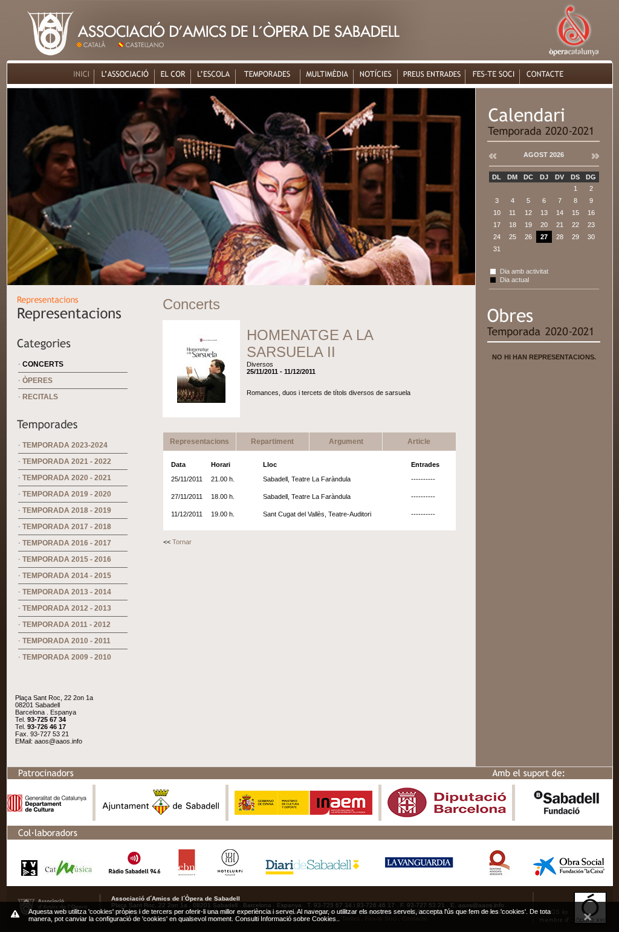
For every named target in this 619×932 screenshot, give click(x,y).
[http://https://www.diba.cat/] (447, 814)
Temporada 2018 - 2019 (66, 510)
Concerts (42, 364)
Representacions (199, 441)
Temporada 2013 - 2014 (66, 592)
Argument (346, 441)
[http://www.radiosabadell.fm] (134, 872)
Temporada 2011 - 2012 (66, 624)
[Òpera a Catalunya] (573, 57)
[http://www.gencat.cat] (47, 809)
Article (418, 441)
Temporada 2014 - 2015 (66, 575)
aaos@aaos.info (58, 741)
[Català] (96, 57)
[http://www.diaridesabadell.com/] (313, 872)
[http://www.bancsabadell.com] (566, 814)
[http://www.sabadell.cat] (161, 814)
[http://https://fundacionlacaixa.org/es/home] (569, 872)
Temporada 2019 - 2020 (66, 494)
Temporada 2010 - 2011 (66, 641)
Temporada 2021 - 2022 (66, 461)
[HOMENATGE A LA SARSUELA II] (201, 408)
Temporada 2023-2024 (65, 445)
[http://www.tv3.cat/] (53, 872)
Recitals (40, 397)
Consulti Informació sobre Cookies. (286, 918)
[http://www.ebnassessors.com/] (187, 872)
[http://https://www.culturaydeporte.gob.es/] (303, 812)
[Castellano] (143, 57)
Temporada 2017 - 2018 (66, 526)
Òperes (37, 380)
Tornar (182, 541)
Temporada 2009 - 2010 (66, 657)
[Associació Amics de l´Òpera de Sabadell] (41, 57)
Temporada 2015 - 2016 (66, 559)
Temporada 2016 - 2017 (66, 543)
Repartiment (272, 441)
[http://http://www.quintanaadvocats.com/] (499, 872)
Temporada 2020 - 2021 (66, 478)
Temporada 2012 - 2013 (66, 608)
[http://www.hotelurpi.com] (230, 872)
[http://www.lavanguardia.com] (421, 872)
